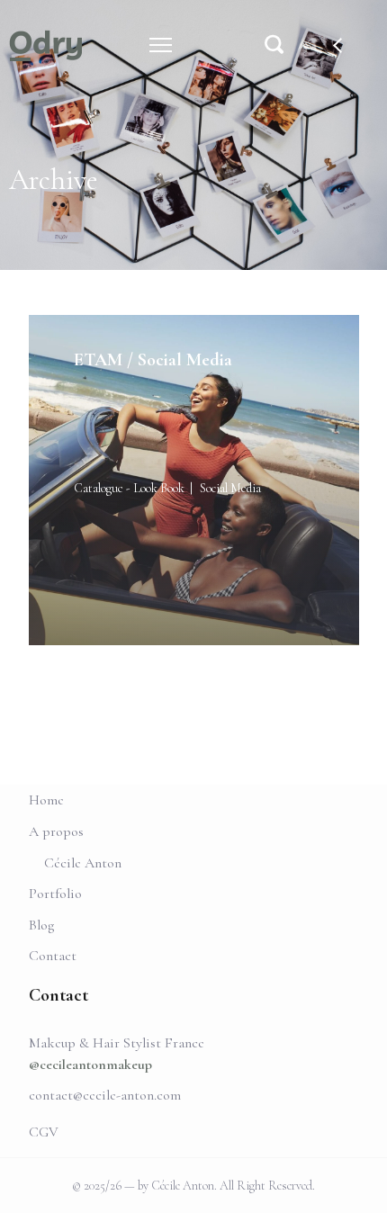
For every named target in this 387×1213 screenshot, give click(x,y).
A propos (56, 831)
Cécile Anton (83, 863)
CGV (43, 1132)
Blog (41, 925)
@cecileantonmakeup (90, 1065)
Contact (52, 956)
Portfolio (55, 894)
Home (46, 800)
